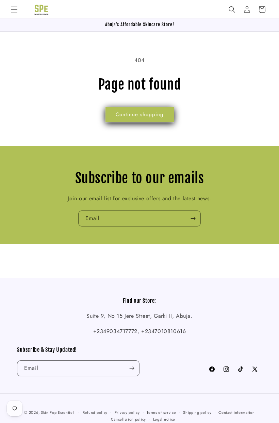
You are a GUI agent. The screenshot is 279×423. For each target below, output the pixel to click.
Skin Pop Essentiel (57, 412)
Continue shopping (140, 114)
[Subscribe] (192, 218)
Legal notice (164, 419)
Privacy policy (127, 412)
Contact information (236, 412)
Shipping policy (197, 412)
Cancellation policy (128, 419)
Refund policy (95, 412)
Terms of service (161, 412)
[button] (14, 9)
